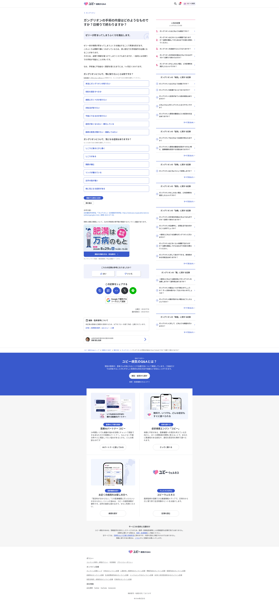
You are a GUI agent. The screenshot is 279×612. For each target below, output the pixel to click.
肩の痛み (89, 203)
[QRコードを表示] (108, 290)
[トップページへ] (139, 554)
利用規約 (86, 78)
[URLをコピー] (99, 290)
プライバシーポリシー (97, 78)
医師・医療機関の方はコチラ (139, 382)
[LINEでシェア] (132, 290)
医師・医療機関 (141, 533)
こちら (137, 538)
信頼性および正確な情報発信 (124, 535)
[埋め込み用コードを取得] (116, 290)
